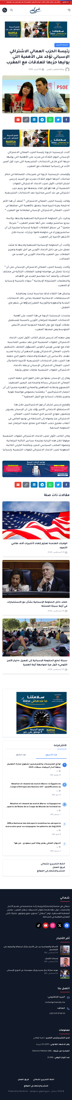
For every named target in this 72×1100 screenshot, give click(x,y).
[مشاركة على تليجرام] (42, 120)
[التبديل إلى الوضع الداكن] (4, 10)
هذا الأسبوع (51, 755)
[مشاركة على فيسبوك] (66, 120)
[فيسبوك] (67, 925)
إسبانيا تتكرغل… (51, 959)
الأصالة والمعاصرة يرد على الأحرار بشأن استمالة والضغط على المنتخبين (31, 948)
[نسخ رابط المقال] (26, 120)
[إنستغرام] (53, 925)
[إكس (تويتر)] (60, 925)
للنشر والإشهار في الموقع (51, 871)
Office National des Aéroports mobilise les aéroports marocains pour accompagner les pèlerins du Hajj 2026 (33, 825)
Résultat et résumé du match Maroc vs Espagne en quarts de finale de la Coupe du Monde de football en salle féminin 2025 (34, 806)
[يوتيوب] (46, 925)
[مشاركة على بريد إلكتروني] (18, 120)
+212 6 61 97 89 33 (57, 1014)
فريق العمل (58, 867)
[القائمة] (69, 10)
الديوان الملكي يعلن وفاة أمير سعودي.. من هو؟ (37, 843)
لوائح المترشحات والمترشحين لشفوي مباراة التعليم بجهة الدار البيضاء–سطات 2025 (34, 765)
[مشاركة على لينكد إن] (34, 120)
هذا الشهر (21, 755)
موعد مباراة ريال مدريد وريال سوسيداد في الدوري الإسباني (32, 970)
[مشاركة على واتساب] (50, 120)
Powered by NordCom (18, 1091)
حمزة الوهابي (39, 1038)
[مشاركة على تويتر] (58, 120)
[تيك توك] (39, 925)
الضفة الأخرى (62, 45)
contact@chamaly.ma (55, 1003)
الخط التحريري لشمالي (53, 864)
